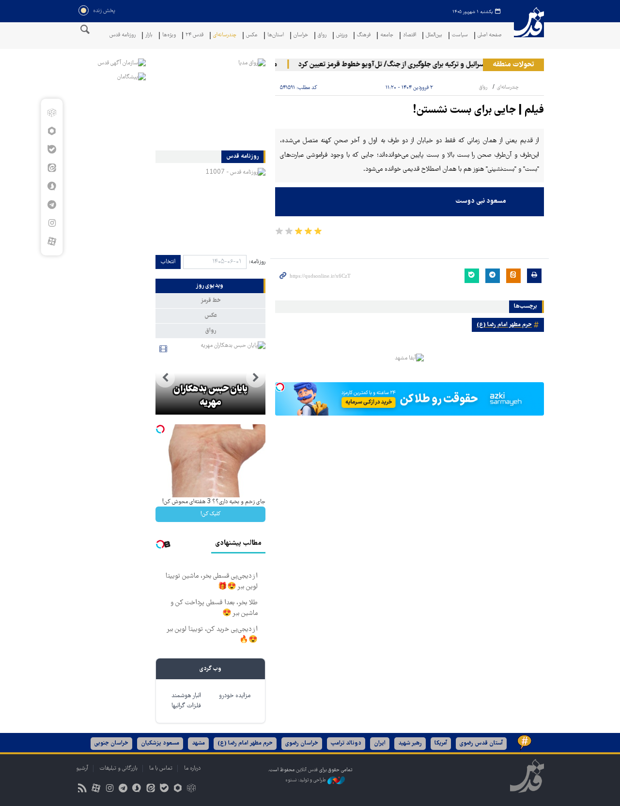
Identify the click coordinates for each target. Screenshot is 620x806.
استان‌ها (275, 35)
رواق (322, 35)
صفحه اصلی (490, 35)
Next (165, 378)
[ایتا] (52, 168)
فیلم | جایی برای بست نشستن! (478, 111)
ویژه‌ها (169, 35)
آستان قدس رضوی (481, 743)
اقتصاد (409, 35)
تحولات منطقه (513, 65)
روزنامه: (257, 262)
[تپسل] (280, 387)
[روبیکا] (52, 112)
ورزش (341, 35)
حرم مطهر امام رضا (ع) (504, 325)
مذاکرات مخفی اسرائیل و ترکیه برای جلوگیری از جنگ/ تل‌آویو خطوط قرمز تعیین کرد (422, 65)
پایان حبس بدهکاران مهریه (210, 396)
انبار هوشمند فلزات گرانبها (186, 701)
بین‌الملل (434, 35)
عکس (252, 35)
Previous (255, 378)
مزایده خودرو (234, 696)
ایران (380, 743)
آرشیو (82, 768)
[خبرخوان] (82, 789)
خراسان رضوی (301, 743)
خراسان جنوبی (111, 743)
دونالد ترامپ (346, 743)
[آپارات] (52, 241)
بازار (149, 35)
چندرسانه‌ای (224, 35)
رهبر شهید (410, 743)
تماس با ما (160, 768)
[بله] (52, 149)
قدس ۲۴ (194, 35)
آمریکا (440, 743)
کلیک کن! (210, 514)
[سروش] (52, 186)
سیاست (460, 35)
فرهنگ (364, 35)
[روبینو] (52, 131)
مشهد (198, 743)
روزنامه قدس (122, 35)
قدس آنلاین (529, 28)
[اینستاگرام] (52, 223)
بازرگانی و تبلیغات (119, 768)
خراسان (301, 35)
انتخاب (168, 262)
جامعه (386, 35)
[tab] (210, 286)
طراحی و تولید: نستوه (306, 780)
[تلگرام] (52, 204)
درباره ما (192, 768)
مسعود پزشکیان (160, 743)
